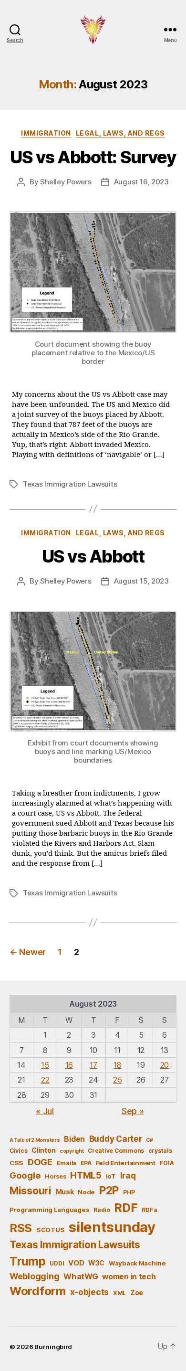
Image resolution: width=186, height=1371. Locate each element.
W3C (96, 1263)
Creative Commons (116, 1150)
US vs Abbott (93, 556)
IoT (111, 1176)
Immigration (46, 133)
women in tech (129, 1276)
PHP (129, 1192)
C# (149, 1140)
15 (45, 1065)
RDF (125, 1208)
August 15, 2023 (141, 580)
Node (86, 1192)
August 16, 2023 (141, 181)
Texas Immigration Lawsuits (70, 484)
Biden (74, 1139)
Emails (66, 1163)
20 (164, 1065)
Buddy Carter (115, 1139)
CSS (16, 1163)
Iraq (128, 1175)
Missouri (31, 1190)
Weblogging (34, 1276)
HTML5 (86, 1175)
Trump (28, 1261)
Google (25, 1175)
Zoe (136, 1292)
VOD (76, 1263)
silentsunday (112, 1227)
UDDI (57, 1263)
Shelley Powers (65, 181)
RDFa (149, 1209)
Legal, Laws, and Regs (120, 133)
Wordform (38, 1291)
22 (45, 1079)
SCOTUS (50, 1229)
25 (117, 1079)
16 (69, 1065)
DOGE (40, 1162)
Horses (55, 1176)
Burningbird (53, 1346)
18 (117, 1065)
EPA (86, 1163)
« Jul (45, 1111)
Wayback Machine (137, 1263)
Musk (65, 1192)
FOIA (167, 1163)
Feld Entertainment (125, 1163)
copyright (72, 1151)
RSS (21, 1228)
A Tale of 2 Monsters (35, 1140)
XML (119, 1293)
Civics (18, 1150)
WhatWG (80, 1276)
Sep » (133, 1111)
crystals (160, 1150)
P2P (109, 1190)
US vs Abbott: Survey (93, 157)
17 (93, 1065)
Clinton (43, 1150)
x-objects (89, 1292)
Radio (101, 1209)
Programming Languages (49, 1209)
